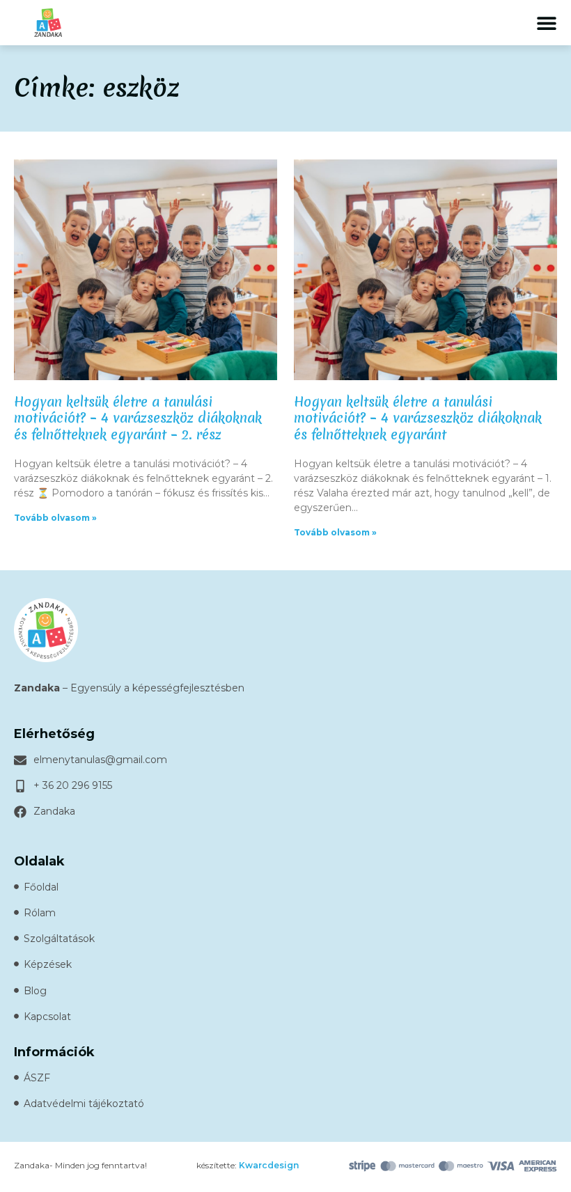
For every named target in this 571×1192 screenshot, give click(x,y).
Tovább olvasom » (55, 517)
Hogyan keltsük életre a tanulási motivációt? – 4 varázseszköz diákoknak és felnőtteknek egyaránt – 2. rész (138, 418)
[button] (546, 22)
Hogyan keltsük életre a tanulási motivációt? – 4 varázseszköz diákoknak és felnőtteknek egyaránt (418, 418)
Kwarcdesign (269, 1165)
